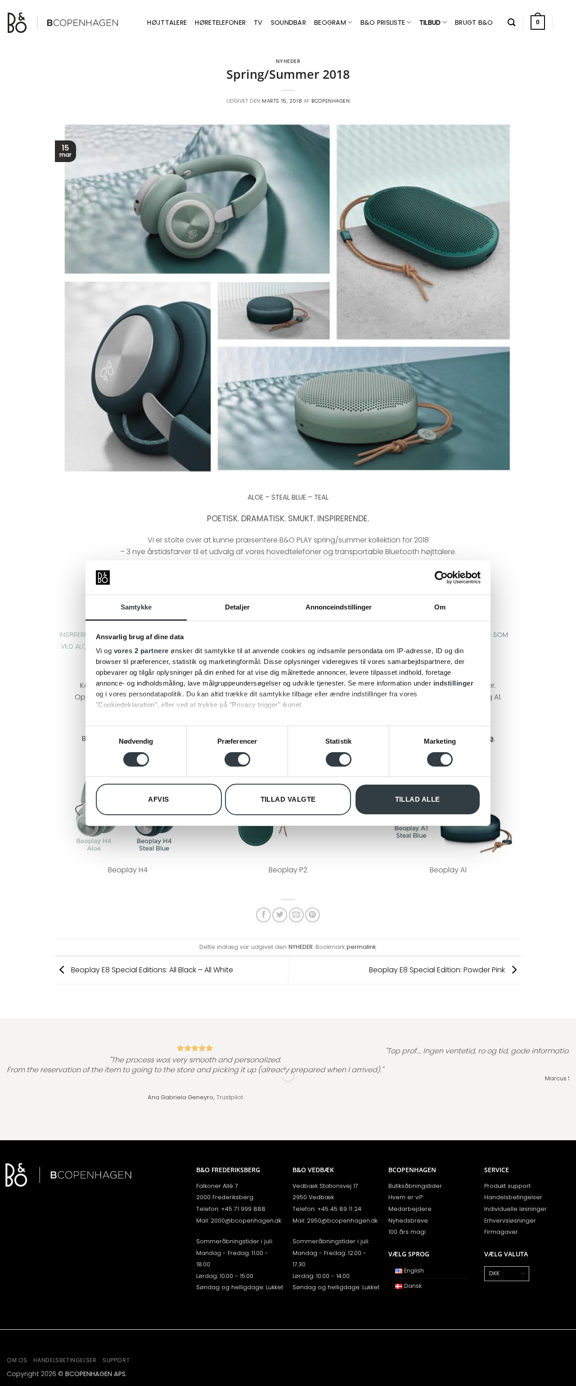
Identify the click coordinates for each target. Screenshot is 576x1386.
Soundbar (288, 22)
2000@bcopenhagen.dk (246, 1220)
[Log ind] (564, 22)
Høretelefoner (220, 22)
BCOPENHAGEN (330, 100)
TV (258, 22)
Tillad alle (417, 799)
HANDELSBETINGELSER (64, 1360)
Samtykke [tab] (136, 607)
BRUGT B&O (474, 22)
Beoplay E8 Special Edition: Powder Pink (438, 970)
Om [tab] (440, 607)
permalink (361, 947)
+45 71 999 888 (243, 1209)
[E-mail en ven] (296, 914)
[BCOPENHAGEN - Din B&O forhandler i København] (63, 22)
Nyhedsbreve (408, 1220)
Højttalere (167, 22)
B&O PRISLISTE (382, 22)
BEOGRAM (330, 22)
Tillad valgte (288, 799)
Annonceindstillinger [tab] (339, 607)
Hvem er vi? (405, 1197)
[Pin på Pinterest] (312, 914)
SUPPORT (116, 1360)
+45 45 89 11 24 (339, 1209)
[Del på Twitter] (279, 914)
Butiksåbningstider (415, 1186)
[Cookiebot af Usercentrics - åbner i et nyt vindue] (441, 577)
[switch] (237, 759)
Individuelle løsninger (515, 1209)
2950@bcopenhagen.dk (342, 1220)
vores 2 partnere (141, 651)
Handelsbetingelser (513, 1197)
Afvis (158, 799)
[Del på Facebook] (263, 914)
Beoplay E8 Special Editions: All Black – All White (151, 970)
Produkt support (507, 1186)
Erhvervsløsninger (510, 1220)
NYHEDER (288, 61)
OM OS (17, 1360)
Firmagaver (501, 1232)
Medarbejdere (410, 1209)
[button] (538, 22)
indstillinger (453, 683)
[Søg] (511, 23)
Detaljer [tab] (237, 607)
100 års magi (407, 1232)
